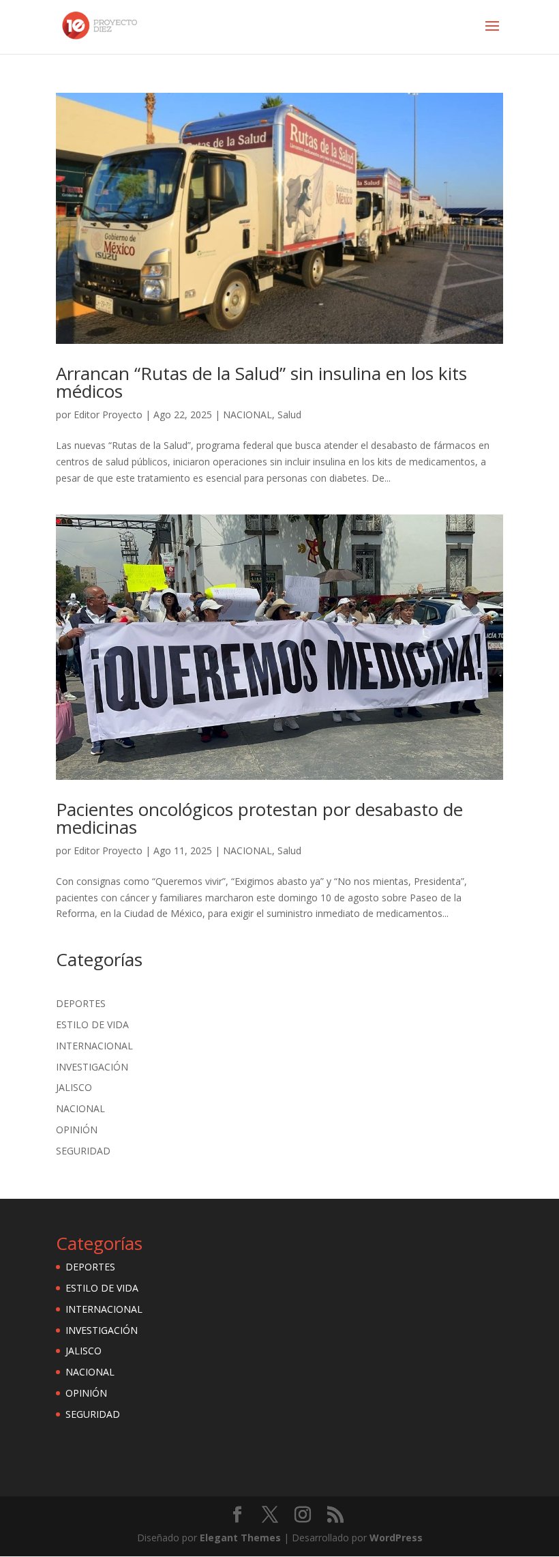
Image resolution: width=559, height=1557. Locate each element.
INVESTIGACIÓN (92, 1066)
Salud (289, 414)
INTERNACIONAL (94, 1045)
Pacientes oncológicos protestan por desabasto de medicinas (259, 818)
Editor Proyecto (108, 414)
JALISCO (74, 1087)
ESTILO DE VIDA (92, 1024)
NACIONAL (247, 414)
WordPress (396, 1537)
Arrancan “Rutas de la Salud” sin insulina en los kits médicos (261, 382)
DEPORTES (81, 1003)
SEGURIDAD (83, 1150)
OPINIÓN (76, 1129)
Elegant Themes (240, 1537)
